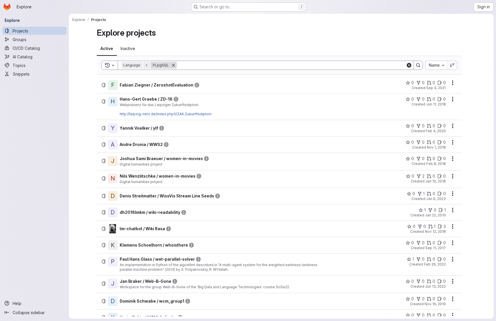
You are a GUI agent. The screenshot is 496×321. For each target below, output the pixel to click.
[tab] (107, 48)
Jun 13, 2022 (435, 286)
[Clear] (409, 65)
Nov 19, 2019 (435, 304)
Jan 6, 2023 (436, 199)
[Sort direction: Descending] (452, 65)
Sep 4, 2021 (436, 88)
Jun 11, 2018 (436, 104)
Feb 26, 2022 (435, 264)
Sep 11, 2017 (435, 248)
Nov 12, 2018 (435, 231)
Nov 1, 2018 (436, 147)
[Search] (418, 65)
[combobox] (436, 65)
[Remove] (173, 65)
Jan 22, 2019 (435, 215)
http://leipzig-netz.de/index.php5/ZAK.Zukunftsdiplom (166, 114)
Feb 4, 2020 (436, 131)
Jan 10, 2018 (435, 181)
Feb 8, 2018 (436, 164)
